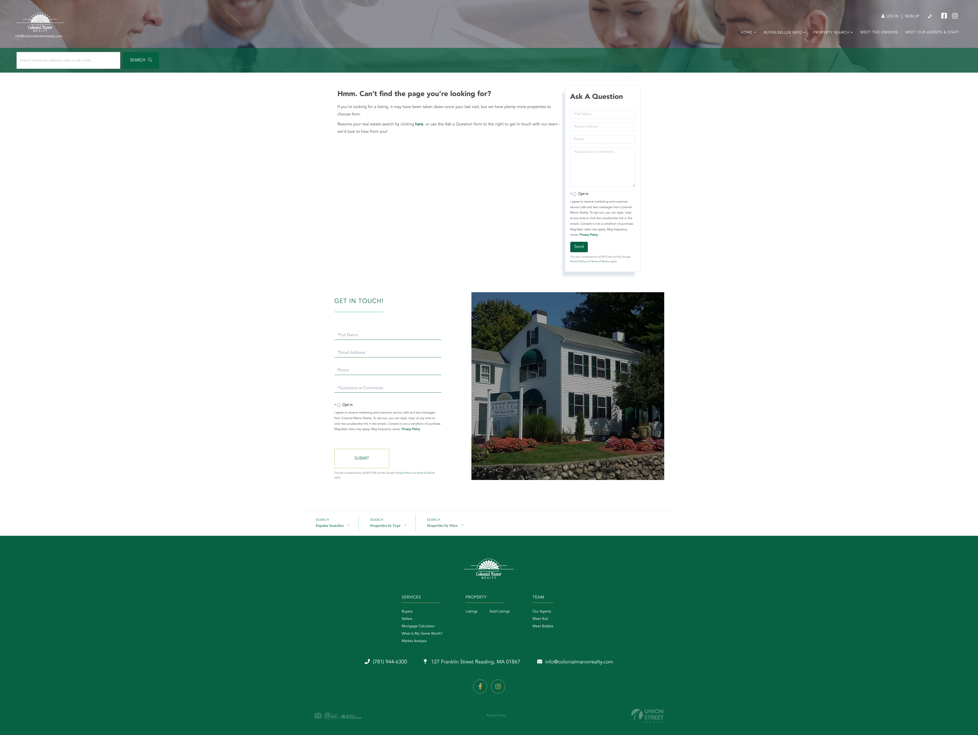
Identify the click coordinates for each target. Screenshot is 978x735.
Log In (892, 16)
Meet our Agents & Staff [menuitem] (932, 32)
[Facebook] (480, 686)
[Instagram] (498, 686)
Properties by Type (385, 525)
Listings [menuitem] (472, 611)
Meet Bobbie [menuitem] (543, 626)
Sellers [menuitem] (407, 619)
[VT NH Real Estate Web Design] (647, 716)
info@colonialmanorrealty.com (579, 662)
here (419, 124)
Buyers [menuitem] (407, 611)
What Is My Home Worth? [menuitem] (422, 634)
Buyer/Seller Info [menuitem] (783, 33)
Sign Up (912, 16)
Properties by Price (442, 525)
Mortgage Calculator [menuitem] (418, 626)
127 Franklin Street (475, 662)
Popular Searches (330, 525)
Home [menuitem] (747, 33)
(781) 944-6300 (930, 16)
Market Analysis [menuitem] (414, 641)
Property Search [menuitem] (831, 33)
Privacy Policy (589, 234)
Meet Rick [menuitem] (540, 619)
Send (579, 247)
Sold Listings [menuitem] (500, 611)
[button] (141, 60)
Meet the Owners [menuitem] (879, 32)
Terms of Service (600, 261)
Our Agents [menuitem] (542, 611)
